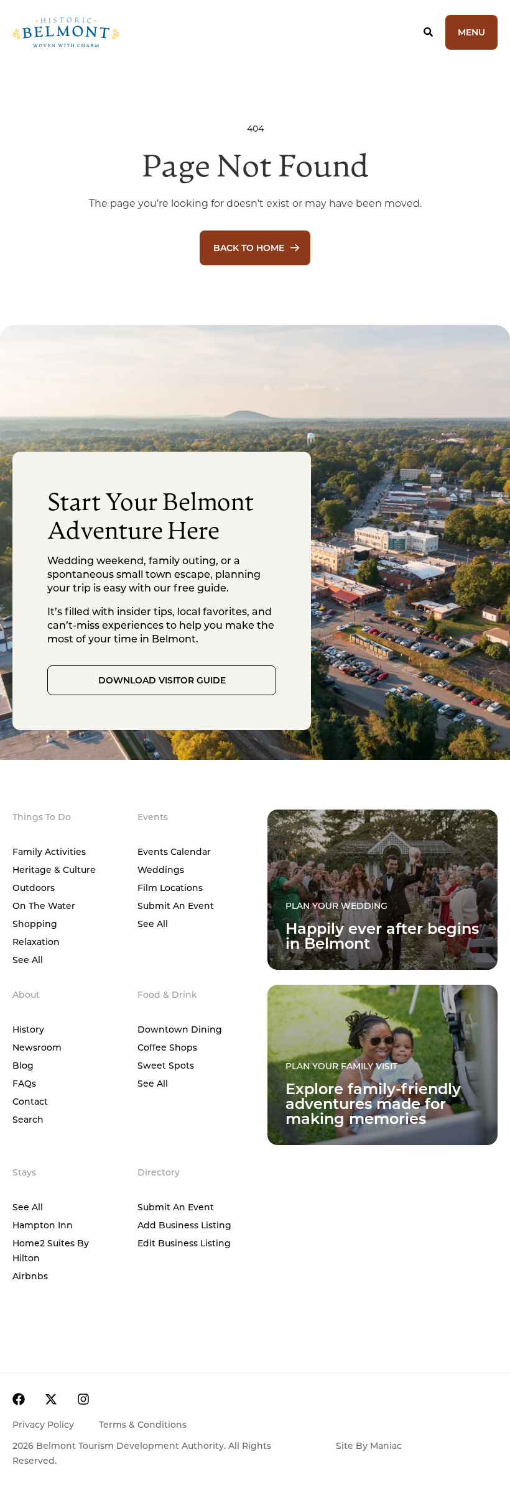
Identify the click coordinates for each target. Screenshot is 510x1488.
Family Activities (49, 851)
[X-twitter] (51, 1399)
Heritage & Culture (54, 869)
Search (28, 1119)
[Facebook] (18, 1399)
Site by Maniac (369, 1445)
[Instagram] (83, 1399)
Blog (23, 1065)
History (28, 1029)
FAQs (24, 1083)
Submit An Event (175, 905)
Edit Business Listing (184, 1243)
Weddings (160, 869)
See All (27, 959)
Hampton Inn (42, 1225)
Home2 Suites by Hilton (50, 1250)
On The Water (43, 905)
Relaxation (36, 941)
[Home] (109, 32)
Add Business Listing (184, 1225)
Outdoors (33, 887)
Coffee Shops (167, 1047)
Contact (30, 1101)
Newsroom (37, 1047)
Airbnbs (30, 1276)
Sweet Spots (165, 1065)
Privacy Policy (43, 1424)
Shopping (34, 923)
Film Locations (170, 887)
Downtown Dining (179, 1029)
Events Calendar (174, 851)
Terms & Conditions (143, 1424)
